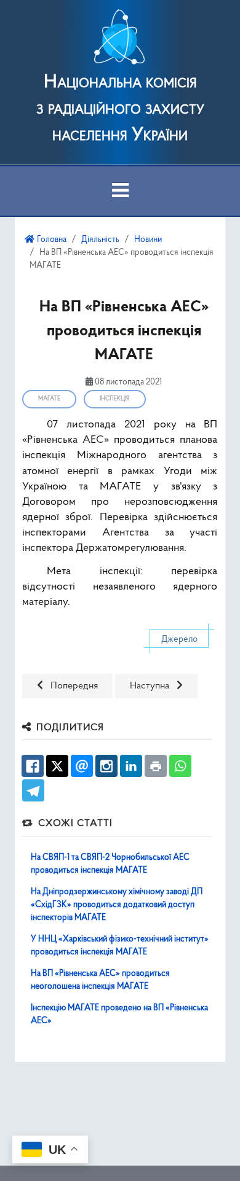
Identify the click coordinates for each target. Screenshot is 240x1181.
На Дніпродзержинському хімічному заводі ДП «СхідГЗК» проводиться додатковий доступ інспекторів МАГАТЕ (116, 904)
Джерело (179, 639)
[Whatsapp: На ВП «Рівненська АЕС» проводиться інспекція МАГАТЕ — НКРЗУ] (180, 766)
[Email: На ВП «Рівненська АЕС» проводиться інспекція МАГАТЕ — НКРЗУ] (82, 766)
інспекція (115, 399)
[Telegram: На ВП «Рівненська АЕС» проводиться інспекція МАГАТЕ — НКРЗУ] (33, 790)
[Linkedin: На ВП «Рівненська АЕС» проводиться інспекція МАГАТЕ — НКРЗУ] (131, 766)
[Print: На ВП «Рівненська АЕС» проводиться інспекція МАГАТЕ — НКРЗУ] (156, 766)
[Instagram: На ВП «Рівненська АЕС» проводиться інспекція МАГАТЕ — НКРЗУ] (106, 766)
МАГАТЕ (49, 399)
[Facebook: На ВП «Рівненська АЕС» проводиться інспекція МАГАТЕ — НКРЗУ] (33, 766)
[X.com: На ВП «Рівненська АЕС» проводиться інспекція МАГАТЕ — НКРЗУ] (57, 766)
